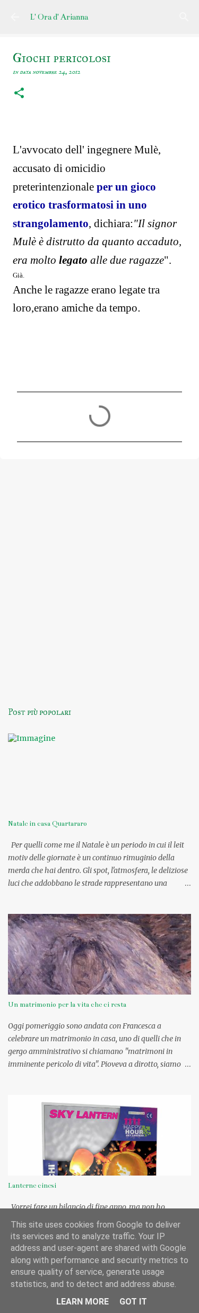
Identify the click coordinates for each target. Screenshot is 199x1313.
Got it (133, 1302)
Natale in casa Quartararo (47, 823)
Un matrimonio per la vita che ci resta (67, 1004)
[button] (19, 94)
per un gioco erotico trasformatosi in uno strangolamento (84, 205)
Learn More (82, 1302)
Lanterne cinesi (32, 1185)
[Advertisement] (99, 574)
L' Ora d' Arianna (59, 17)
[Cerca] (184, 17)
